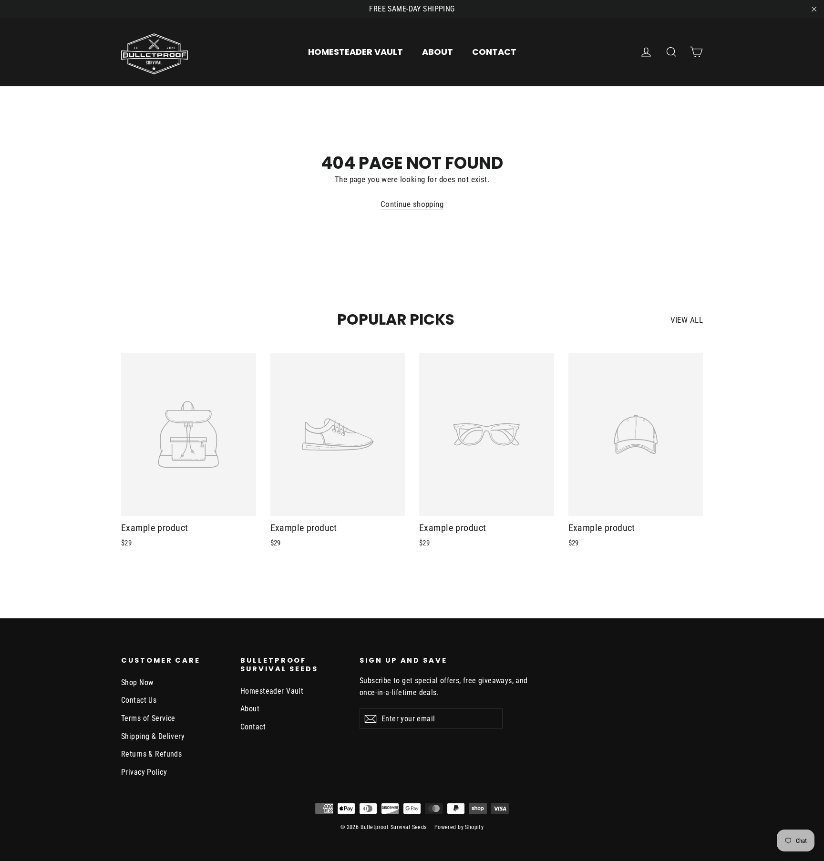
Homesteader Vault (355, 52)
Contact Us (138, 700)
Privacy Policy (144, 772)
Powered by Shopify (459, 827)
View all (686, 320)
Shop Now (137, 682)
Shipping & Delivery (153, 736)
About (437, 52)
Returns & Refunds (151, 753)
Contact (494, 52)
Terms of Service (148, 718)
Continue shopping (412, 204)
